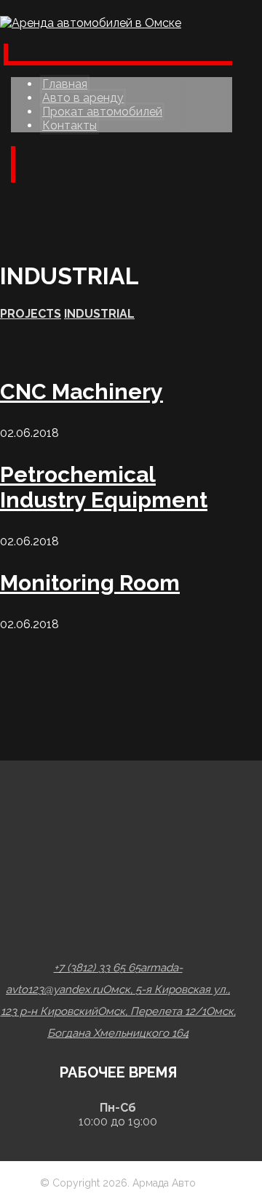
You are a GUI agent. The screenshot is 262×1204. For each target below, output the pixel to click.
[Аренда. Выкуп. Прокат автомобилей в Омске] (90, 23)
